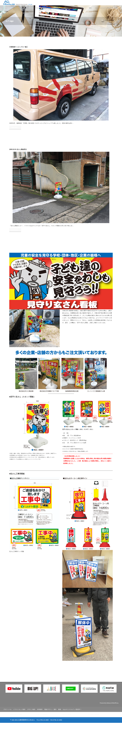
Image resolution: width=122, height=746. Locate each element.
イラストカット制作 (19, 709)
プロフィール (7, 709)
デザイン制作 (31, 709)
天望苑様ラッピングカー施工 (18, 47)
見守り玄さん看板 (16, 714)
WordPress (115, 703)
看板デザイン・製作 (50, 709)
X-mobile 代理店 (94, 714)
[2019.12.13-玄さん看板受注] (78, 187)
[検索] (116, 8)
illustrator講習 (66, 714)
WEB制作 (40, 709)
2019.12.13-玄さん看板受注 (18, 149)
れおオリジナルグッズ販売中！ (72, 709)
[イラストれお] (17, 2)
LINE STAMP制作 (42, 714)
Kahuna (108, 703)
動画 (59, 709)
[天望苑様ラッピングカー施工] (78, 85)
